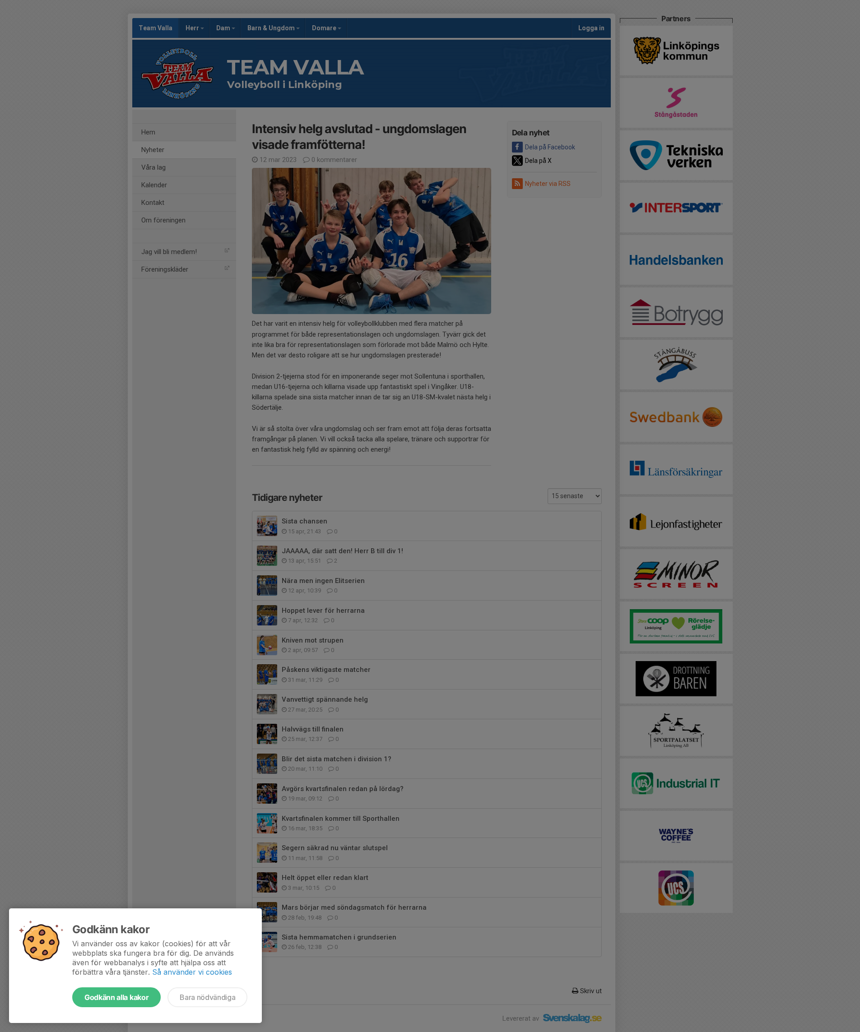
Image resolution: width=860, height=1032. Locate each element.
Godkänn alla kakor (116, 997)
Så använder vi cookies (192, 971)
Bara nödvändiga (207, 997)
